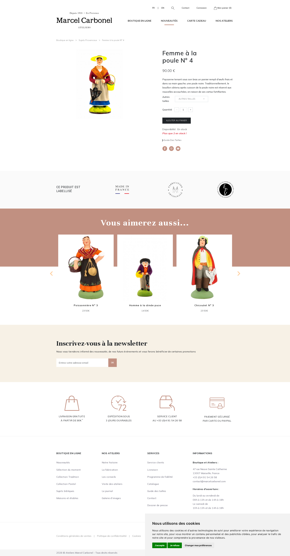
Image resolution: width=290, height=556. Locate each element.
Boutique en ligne (65, 40)
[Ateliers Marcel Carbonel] (84, 19)
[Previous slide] (51, 273)
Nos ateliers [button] (224, 20)
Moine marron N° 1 (204, 305)
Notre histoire (110, 462)
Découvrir (86, 270)
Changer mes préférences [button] (198, 545)
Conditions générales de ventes (73, 535)
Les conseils (109, 476)
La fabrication (110, 469)
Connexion (202, 7)
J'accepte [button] (159, 545)
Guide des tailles (173, 140)
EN (162, 7)
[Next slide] (238, 273)
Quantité (167, 109)
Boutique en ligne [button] (139, 20)
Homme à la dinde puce (86, 305)
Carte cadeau (196, 20)
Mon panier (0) (224, 7)
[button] (172, 8)
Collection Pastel (66, 483)
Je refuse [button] (174, 545)
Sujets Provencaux (88, 40)
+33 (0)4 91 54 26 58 (169, 420)
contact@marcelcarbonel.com (209, 481)
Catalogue (153, 483)
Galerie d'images (111, 498)
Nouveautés (169, 20)
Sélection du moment (68, 469)
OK (112, 362)
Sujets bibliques (65, 491)
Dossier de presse (157, 505)
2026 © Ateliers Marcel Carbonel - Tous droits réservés (86, 552)
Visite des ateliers (112, 483)
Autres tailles (166, 98)
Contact (185, 7)
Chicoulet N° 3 (145, 305)
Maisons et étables (67, 498)
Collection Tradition (67, 476)
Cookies (136, 535)
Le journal (107, 491)
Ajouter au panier (176, 120)
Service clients (155, 462)
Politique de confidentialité (112, 535)
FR (153, 7)
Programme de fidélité (160, 476)
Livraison (152, 469)
